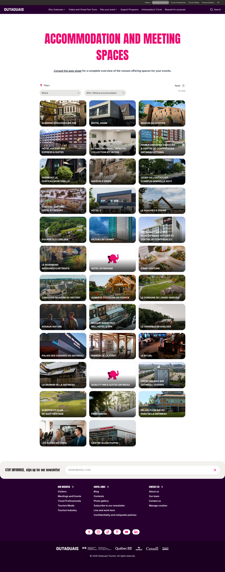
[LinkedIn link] (136, 532)
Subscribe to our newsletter (109, 505)
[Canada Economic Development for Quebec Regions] (97, 548)
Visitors (147, 3)
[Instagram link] (98, 532)
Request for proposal (175, 9)
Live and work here (104, 510)
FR (218, 3)
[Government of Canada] (152, 548)
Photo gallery (101, 501)
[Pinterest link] (117, 532)
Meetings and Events (160, 3)
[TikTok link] (107, 532)
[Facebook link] (89, 532)
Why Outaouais (55, 9)
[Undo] (183, 86)
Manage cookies (158, 505)
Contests (99, 496)
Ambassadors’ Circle (152, 9)
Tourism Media (193, 3)
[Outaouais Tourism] (67, 548)
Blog (96, 491)
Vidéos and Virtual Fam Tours (83, 9)
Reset (177, 85)
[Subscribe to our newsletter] (215, 470)
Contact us (155, 501)
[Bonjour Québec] (165, 548)
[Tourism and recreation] (123, 548)
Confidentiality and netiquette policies (115, 515)
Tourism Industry (208, 3)
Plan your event (107, 9)
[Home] (14, 9)
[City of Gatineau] (139, 548)
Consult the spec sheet (68, 70)
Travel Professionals (178, 3)
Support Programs (129, 9)
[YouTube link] (126, 532)
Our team (154, 496)
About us (154, 491)
